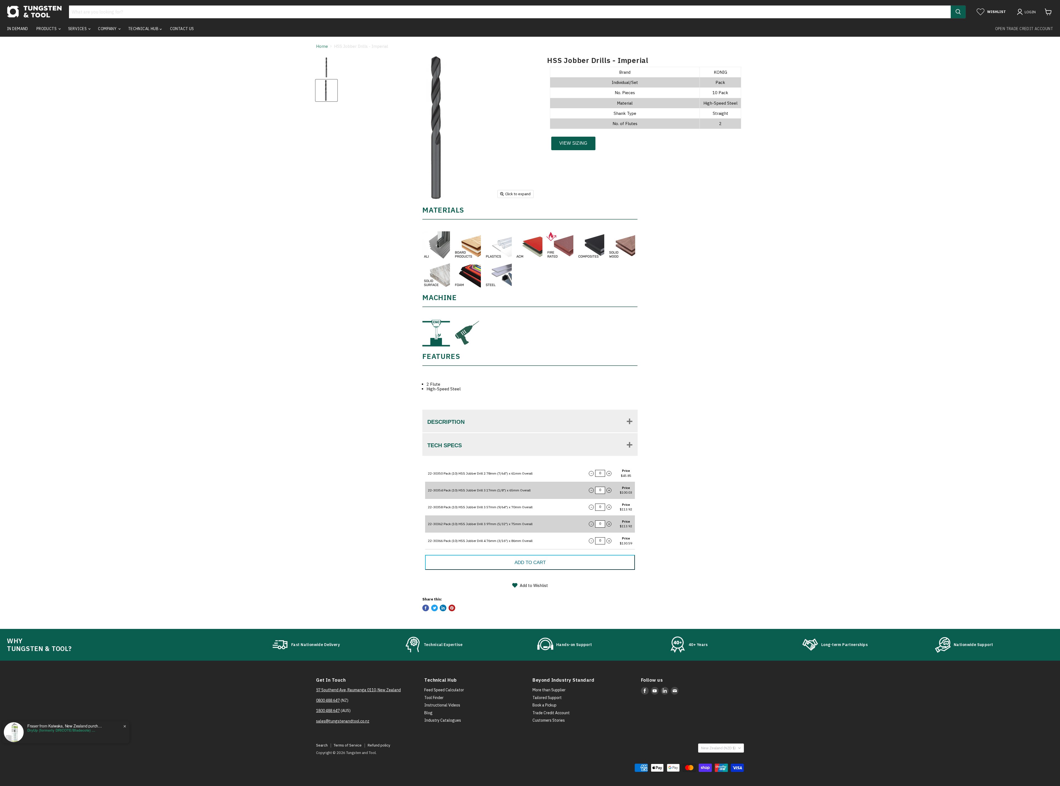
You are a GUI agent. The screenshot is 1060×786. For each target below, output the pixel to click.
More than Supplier (549, 689)
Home (322, 46)
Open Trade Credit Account (1024, 28)
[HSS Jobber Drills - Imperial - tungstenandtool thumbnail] (326, 90)
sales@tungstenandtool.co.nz (342, 721)
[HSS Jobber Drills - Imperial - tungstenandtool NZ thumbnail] (326, 67)
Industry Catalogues (442, 720)
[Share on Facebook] (425, 608)
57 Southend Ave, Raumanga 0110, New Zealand (358, 689)
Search (322, 745)
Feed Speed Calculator (444, 689)
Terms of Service (348, 745)
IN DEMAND (17, 28)
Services (78, 28)
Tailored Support (547, 697)
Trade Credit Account (551, 712)
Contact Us (182, 28)
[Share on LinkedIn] (443, 608)
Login (1030, 12)
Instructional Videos (442, 705)
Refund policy (379, 745)
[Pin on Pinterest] (452, 608)
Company (107, 28)
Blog (428, 712)
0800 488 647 (328, 700)
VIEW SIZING (573, 143)
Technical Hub (144, 28)
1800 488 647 (328, 710)
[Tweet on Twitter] (434, 608)
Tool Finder (434, 697)
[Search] (958, 12)
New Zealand (718, 748)
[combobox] (510, 12)
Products (47, 28)
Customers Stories (548, 720)
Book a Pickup (544, 705)
